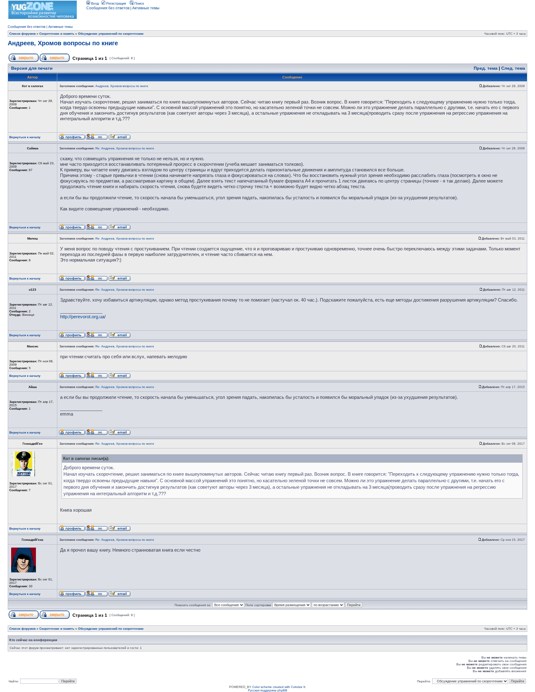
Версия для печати (32, 68)
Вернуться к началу (25, 137)
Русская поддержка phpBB (267, 690)
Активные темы (145, 8)
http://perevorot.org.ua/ (83, 316)
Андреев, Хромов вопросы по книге (63, 43)
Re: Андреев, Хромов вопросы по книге (124, 148)
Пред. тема (486, 68)
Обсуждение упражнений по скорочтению (111, 33)
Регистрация (115, 3)
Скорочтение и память (56, 33)
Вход (94, 3)
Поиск (138, 3)
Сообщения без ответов (107, 8)
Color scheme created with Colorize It (278, 687)
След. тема (513, 68)
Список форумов (22, 33)
